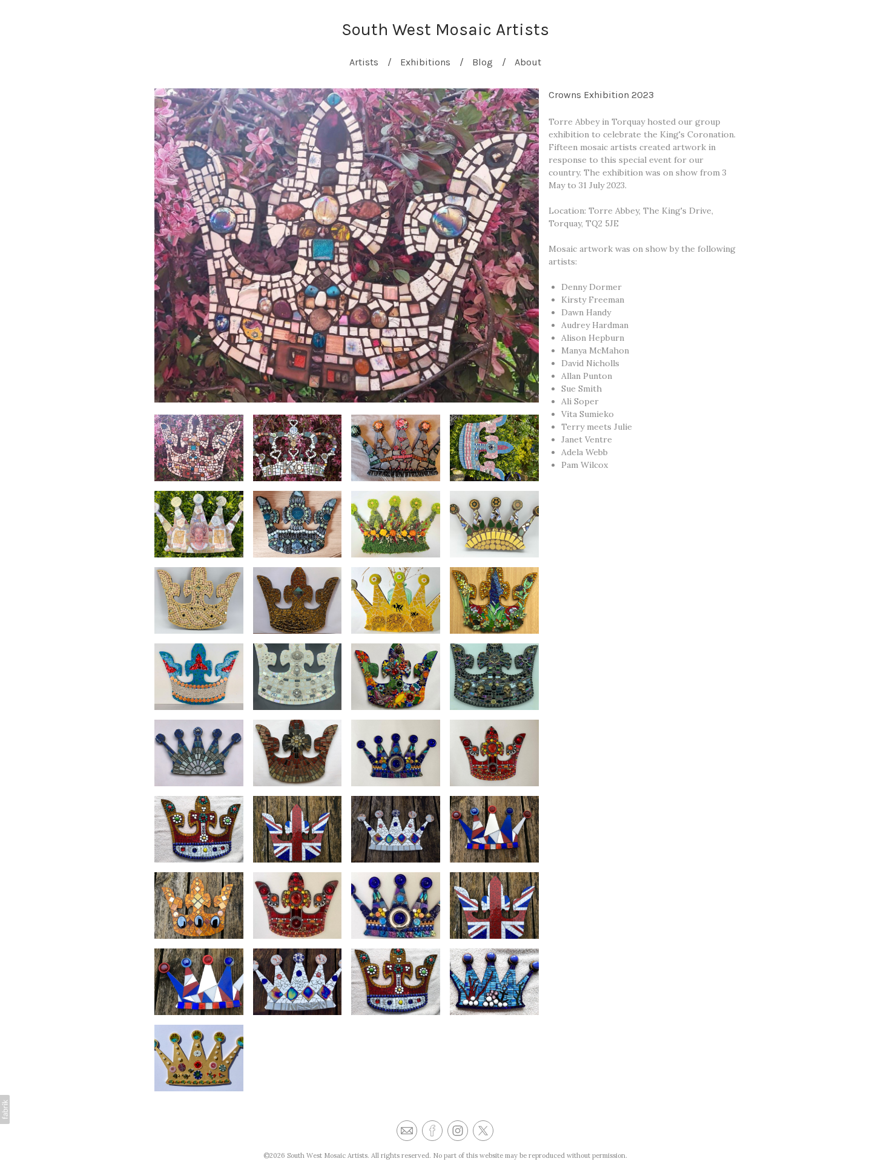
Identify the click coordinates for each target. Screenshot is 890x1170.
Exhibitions (425, 62)
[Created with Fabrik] (5, 1109)
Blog (482, 62)
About (528, 62)
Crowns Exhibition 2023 (601, 94)
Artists (363, 62)
